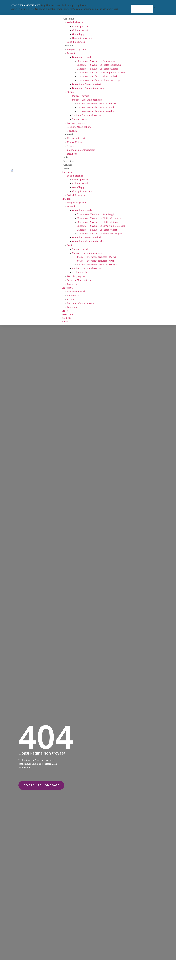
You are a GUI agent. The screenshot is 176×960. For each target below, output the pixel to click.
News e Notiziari (75, 142)
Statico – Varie (79, 119)
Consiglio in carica (82, 37)
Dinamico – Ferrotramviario (87, 84)
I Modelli (68, 45)
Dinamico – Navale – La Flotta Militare (97, 68)
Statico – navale (80, 95)
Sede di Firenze (75, 22)
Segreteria (68, 134)
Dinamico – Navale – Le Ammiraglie (96, 60)
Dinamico (72, 53)
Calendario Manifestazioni (81, 149)
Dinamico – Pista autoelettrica (88, 88)
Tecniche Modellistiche (79, 126)
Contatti (67, 164)
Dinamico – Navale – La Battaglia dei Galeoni (101, 72)
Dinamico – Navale (82, 57)
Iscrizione (72, 153)
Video (66, 157)
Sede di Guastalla (76, 41)
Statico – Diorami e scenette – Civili (96, 107)
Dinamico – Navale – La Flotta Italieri (97, 76)
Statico (70, 91)
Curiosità (72, 130)
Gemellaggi (78, 34)
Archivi (70, 145)
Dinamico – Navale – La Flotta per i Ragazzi (100, 80)
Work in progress (76, 122)
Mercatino (68, 161)
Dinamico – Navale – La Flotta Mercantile (99, 64)
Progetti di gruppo (76, 49)
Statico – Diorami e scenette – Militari (97, 111)
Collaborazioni (80, 30)
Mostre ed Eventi (76, 138)
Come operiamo (80, 26)
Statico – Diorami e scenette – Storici (96, 103)
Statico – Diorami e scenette (87, 99)
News (66, 168)
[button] (142, 3)
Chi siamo (68, 18)
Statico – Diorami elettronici (87, 115)
